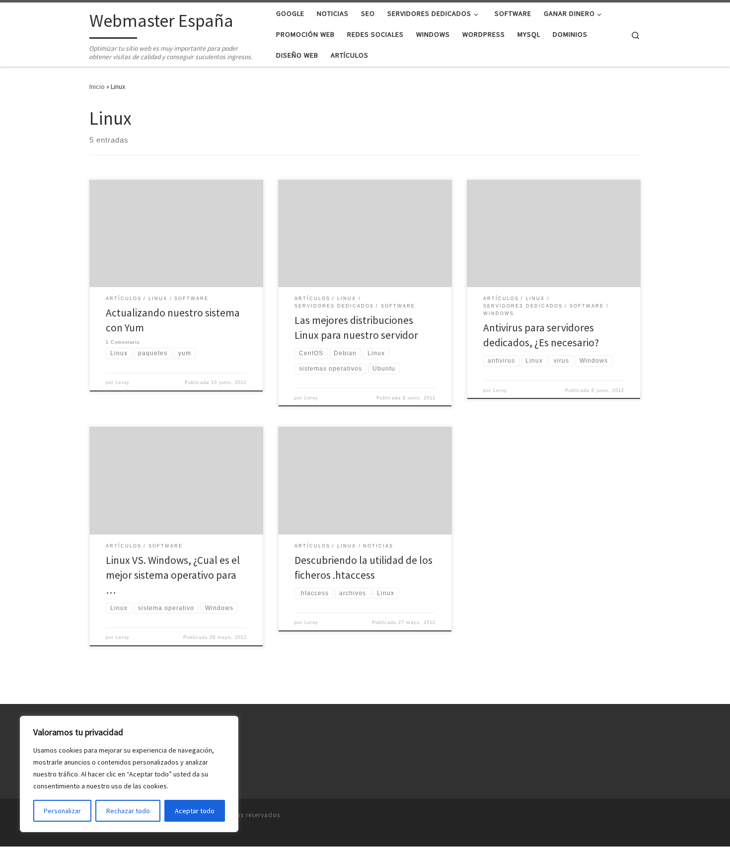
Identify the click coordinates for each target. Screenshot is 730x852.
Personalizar (62, 810)
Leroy (123, 382)
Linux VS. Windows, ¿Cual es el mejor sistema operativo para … (173, 575)
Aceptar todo (195, 810)
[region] (129, 774)
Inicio (97, 86)
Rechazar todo (128, 810)
